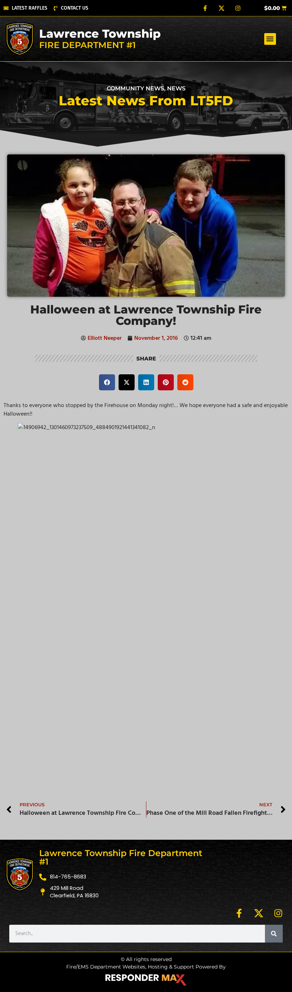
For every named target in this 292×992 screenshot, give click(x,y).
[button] (270, 39)
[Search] (274, 934)
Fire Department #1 (87, 45)
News (176, 88)
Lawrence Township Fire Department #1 (120, 857)
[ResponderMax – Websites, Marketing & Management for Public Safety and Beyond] (146, 979)
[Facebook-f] (205, 8)
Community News (135, 88)
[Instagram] (238, 8)
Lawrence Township (100, 34)
